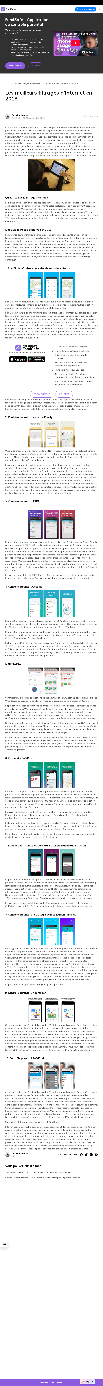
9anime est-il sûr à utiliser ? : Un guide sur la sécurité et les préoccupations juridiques (42, 1177)
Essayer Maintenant (86, 9)
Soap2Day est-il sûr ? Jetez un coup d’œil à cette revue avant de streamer (38, 1172)
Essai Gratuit (42, 394)
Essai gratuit (15, 65)
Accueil (8, 84)
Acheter (36, 65)
